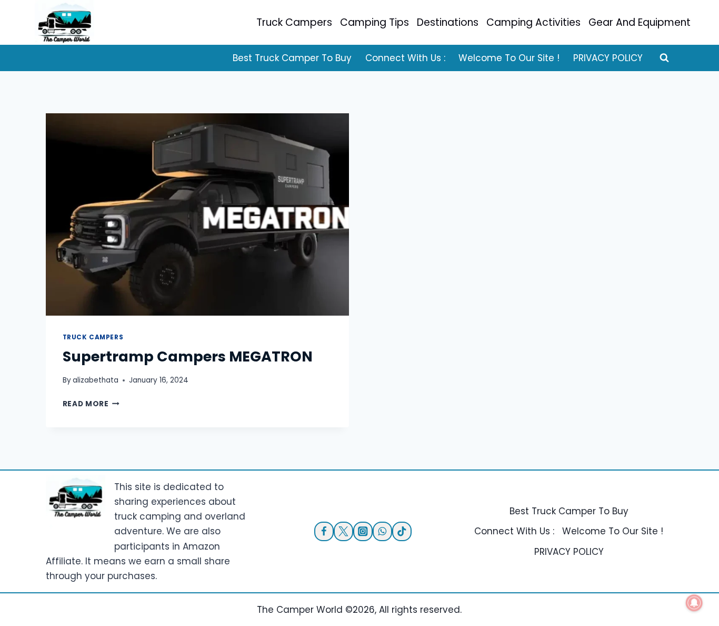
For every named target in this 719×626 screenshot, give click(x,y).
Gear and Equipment (639, 22)
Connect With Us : (405, 58)
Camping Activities (533, 22)
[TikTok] (402, 531)
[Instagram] (363, 531)
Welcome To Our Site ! (509, 58)
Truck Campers (294, 22)
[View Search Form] (664, 57)
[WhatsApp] (382, 531)
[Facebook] (324, 531)
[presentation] (197, 214)
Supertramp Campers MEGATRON (188, 356)
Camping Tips (374, 22)
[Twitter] (343, 531)
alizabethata (95, 380)
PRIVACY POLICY (608, 58)
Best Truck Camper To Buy (292, 58)
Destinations (447, 22)
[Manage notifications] (694, 602)
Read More (91, 404)
